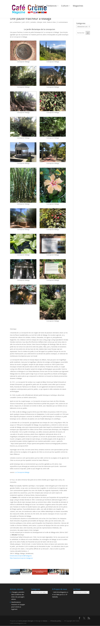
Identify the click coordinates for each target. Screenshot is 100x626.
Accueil (40, 6)
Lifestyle (39, 22)
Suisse (45, 621)
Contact (41, 13)
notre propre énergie (25, 621)
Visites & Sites (51, 22)
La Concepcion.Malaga (22, 472)
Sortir (44, 22)
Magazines (78, 6)
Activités (33, 22)
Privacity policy (56, 621)
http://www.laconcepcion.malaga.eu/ (22, 558)
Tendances (51, 6)
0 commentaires (62, 22)
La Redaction (16, 22)
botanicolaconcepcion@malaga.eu (21, 556)
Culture (64, 6)
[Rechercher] (88, 33)
